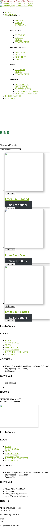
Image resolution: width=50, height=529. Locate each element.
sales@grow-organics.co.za (28, 387)
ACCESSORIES (15, 79)
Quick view (10, 193)
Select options (18, 205)
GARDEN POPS (15, 30)
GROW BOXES (15, 15)
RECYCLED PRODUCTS (18, 47)
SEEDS (12, 64)
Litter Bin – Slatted (17, 311)
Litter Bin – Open (15, 255)
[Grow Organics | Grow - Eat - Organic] (16, 1)
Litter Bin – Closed (17, 199)
